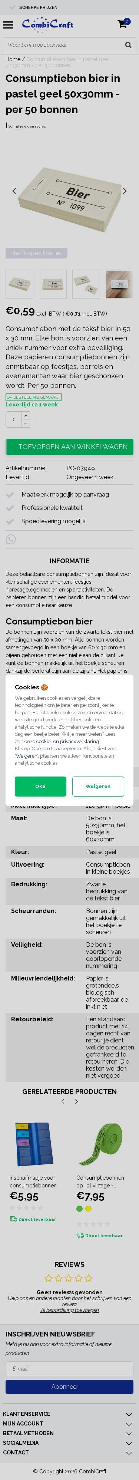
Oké (40, 786)
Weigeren (26, 756)
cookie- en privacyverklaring (67, 741)
